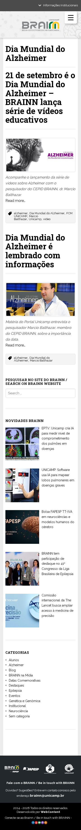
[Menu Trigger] (71, 17)
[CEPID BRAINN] (40, 27)
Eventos (14, 696)
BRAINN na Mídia (21, 675)
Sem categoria (19, 716)
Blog (12, 670)
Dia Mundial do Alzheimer (47, 213)
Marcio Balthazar (26, 217)
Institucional (17, 706)
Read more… (15, 201)
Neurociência (18, 711)
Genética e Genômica (24, 701)
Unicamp (35, 219)
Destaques (16, 685)
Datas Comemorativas (24, 680)
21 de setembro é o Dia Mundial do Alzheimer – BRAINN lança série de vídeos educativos (40, 97)
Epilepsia (15, 690)
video (46, 219)
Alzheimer (16, 665)
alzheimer (21, 213)
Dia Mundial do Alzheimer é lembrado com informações (35, 251)
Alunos (14, 660)
